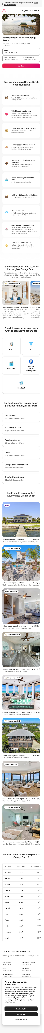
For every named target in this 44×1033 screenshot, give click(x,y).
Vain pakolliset (21, 1014)
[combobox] (21, 52)
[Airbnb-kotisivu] (4, 11)
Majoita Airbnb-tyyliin (30, 11)
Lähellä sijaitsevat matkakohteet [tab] (13, 956)
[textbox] (12, 59)
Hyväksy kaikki (21, 1009)
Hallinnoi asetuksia (21, 1020)
